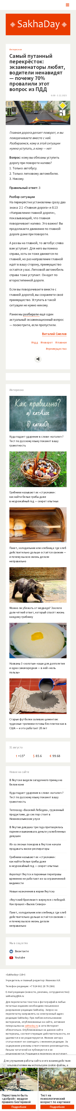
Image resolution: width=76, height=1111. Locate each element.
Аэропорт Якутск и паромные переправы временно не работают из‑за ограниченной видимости (37, 878)
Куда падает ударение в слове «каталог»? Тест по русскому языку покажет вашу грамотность (36, 797)
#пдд (34, 342)
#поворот (47, 342)
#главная (61, 342)
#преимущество (56, 348)
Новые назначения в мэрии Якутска (32, 891)
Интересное (15, 49)
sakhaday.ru (31, 1025)
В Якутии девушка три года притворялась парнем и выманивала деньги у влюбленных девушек (37, 831)
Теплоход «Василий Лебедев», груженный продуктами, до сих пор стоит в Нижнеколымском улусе (36, 814)
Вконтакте (22, 951)
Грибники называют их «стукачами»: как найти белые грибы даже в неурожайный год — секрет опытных (34, 861)
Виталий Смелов (54, 334)
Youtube (20, 957)
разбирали (31, 314)
